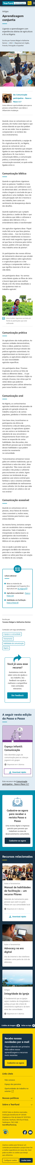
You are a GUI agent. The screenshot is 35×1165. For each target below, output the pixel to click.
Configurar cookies (10, 1160)
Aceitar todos (26, 1160)
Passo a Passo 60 (12, 603)
